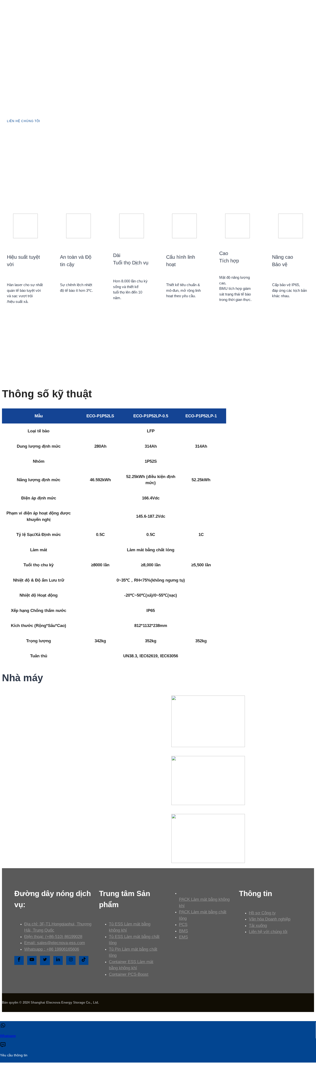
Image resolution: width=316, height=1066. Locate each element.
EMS (183, 937)
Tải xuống (258, 925)
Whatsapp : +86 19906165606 (51, 949)
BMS (183, 931)
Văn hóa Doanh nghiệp (269, 919)
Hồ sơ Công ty (262, 913)
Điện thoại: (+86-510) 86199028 (53, 936)
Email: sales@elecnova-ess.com (54, 942)
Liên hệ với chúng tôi (268, 931)
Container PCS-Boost (128, 974)
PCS (183, 924)
